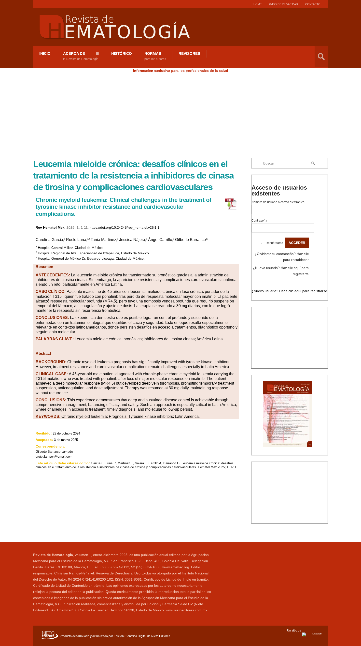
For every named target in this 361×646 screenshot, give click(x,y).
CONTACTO (312, 4)
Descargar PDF (275, 452)
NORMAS (155, 56)
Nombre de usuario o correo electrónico (278, 202)
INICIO (45, 53)
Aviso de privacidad (283, 4)
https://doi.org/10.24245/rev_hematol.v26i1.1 (124, 227)
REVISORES (189, 53)
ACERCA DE (80, 56)
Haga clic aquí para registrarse (303, 291)
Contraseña (259, 220)
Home (257, 4)
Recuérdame (274, 243)
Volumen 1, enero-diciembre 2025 (289, 378)
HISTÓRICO (121, 53)
